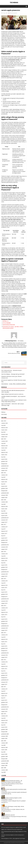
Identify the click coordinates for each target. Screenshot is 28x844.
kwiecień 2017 (4, 531)
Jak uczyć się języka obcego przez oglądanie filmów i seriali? (13, 827)
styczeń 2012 (4, 673)
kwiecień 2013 (4, 639)
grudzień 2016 (4, 540)
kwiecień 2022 (4, 452)
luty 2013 (3, 643)
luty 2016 (3, 562)
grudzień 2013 (4, 621)
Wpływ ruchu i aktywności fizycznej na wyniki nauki (11, 829)
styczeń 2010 (4, 727)
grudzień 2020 (4, 488)
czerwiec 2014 (4, 607)
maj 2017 (3, 529)
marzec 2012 (4, 668)
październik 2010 (5, 707)
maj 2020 (3, 504)
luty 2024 (3, 432)
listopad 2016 (4, 542)
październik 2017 (5, 517)
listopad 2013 (4, 623)
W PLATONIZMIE (7, 323)
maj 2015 (3, 583)
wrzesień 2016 (4, 547)
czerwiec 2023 (4, 441)
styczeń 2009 (4, 754)
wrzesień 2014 (4, 601)
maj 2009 (3, 745)
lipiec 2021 (3, 472)
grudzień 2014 (4, 594)
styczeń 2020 (4, 513)
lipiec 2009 (3, 740)
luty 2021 (3, 484)
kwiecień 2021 (4, 479)
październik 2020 (5, 493)
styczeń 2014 (4, 619)
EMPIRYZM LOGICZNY (10, 815)
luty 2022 (3, 457)
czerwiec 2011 (4, 689)
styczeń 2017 (4, 538)
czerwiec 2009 (4, 743)
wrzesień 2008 (4, 763)
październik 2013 (5, 625)
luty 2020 (3, 511)
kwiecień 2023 (4, 445)
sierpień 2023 (4, 436)
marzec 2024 (4, 430)
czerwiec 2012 (4, 661)
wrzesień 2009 (4, 736)
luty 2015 (3, 589)
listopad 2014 (4, 596)
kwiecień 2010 (4, 720)
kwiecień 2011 (4, 693)
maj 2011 (3, 691)
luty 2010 (3, 725)
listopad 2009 (4, 731)
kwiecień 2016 (4, 558)
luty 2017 (3, 535)
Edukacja (3, 412)
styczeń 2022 (4, 459)
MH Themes (22, 842)
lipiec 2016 (3, 551)
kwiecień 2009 (4, 747)
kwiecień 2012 (4, 666)
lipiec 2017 (3, 524)
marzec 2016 (4, 560)
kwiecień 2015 (4, 585)
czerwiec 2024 (4, 423)
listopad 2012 (4, 650)
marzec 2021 (4, 481)
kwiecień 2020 (4, 506)
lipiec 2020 (3, 499)
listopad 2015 (4, 569)
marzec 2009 (4, 749)
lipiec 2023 (3, 439)
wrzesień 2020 (4, 495)
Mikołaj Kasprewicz (13, 13)
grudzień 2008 (4, 756)
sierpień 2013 (4, 630)
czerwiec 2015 (4, 580)
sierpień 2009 (4, 738)
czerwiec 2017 (4, 526)
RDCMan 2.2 (5, 321)
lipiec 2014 (3, 605)
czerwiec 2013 (4, 634)
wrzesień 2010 (4, 709)
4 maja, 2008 (4, 13)
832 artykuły (20, 340)
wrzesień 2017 (4, 520)
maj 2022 (3, 450)
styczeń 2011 (4, 700)
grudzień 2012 (4, 648)
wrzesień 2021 (4, 468)
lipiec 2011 (3, 686)
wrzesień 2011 (4, 682)
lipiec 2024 (3, 420)
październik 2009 (5, 734)
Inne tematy (4, 414)
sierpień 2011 (4, 684)
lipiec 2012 (3, 659)
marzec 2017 (4, 533)
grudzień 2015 (4, 567)
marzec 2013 (4, 641)
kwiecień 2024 (4, 427)
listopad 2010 (4, 704)
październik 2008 (5, 761)
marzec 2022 (4, 454)
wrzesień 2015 (4, 574)
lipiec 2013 (3, 632)
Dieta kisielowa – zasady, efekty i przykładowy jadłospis (13, 384)
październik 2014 (5, 598)
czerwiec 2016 (4, 553)
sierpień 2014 (4, 603)
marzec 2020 (4, 508)
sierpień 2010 (4, 711)
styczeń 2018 (4, 515)
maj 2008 (3, 772)
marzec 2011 (4, 695)
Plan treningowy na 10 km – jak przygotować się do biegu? (13, 838)
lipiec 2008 (3, 767)
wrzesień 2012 (4, 655)
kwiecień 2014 (4, 612)
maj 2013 (3, 637)
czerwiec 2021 (4, 475)
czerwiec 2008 (4, 770)
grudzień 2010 (4, 702)
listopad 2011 (4, 677)
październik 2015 (5, 571)
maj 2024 (3, 425)
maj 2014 (3, 610)
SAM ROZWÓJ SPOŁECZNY (9, 324)
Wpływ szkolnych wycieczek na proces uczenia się (12, 394)
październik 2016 (5, 544)
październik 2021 (5, 466)
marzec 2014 (4, 614)
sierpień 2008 (4, 765)
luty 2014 (3, 616)
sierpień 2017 (4, 522)
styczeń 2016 (4, 565)
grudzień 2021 (4, 461)
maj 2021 (3, 477)
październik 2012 (5, 653)
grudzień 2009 (4, 729)
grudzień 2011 (4, 675)
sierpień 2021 (4, 470)
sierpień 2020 (4, 497)
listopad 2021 (4, 463)
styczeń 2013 (4, 646)
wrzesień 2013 (4, 628)
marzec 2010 (4, 722)
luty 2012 (3, 671)
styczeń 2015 (4, 592)
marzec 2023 (4, 448)
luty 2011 (3, 698)
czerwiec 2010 (4, 716)
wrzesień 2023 (4, 434)
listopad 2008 (4, 758)
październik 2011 (5, 680)
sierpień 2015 (4, 576)
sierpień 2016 (4, 549)
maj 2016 (3, 556)
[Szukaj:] (14, 362)
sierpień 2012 (4, 657)
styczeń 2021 (4, 486)
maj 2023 (3, 443)
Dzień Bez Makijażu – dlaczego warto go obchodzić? (13, 374)
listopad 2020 (4, 490)
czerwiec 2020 (4, 502)
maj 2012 (3, 664)
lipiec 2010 (3, 713)
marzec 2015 (4, 587)
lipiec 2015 (3, 578)
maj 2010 (3, 718)
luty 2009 (3, 752)
